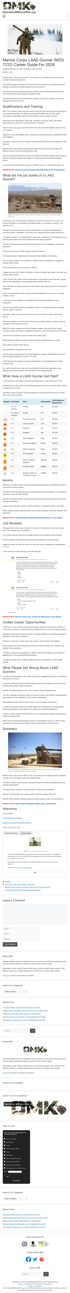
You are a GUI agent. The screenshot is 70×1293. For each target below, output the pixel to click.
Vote (7, 1177)
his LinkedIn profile (26, 867)
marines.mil (11, 216)
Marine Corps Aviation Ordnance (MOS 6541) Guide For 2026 (27, 887)
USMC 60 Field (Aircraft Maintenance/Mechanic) (23, 890)
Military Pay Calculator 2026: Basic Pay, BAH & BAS (21, 1014)
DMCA (40, 1286)
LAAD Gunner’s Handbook (12, 818)
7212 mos (8, 884)
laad (14, 884)
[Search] (32, 1031)
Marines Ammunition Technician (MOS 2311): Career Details (38, 617)
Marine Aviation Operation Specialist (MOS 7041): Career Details (40, 170)
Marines (8, 882)
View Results (16, 1180)
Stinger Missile (8, 813)
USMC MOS (17, 128)
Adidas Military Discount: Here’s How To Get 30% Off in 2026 (25, 1011)
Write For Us (32, 1286)
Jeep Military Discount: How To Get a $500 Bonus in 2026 (24, 1020)
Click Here (6, 975)
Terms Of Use (47, 1284)
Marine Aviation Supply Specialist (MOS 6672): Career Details (39, 518)
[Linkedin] (35, 872)
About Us (21, 1284)
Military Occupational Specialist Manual (17, 823)
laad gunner (21, 884)
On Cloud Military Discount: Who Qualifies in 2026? (21, 1007)
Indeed (14, 612)
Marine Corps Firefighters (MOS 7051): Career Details (35, 804)
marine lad (31, 884)
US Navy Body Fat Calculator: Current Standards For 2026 (24, 1017)
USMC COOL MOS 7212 (11, 827)
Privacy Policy (37, 1284)
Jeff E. (11, 72)
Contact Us (28, 1284)
